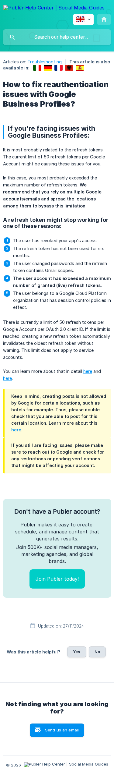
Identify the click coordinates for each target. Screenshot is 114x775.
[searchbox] (57, 37)
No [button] (97, 651)
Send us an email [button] (62, 729)
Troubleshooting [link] (44, 61)
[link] (37, 68)
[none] (54, 9)
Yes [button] (76, 651)
